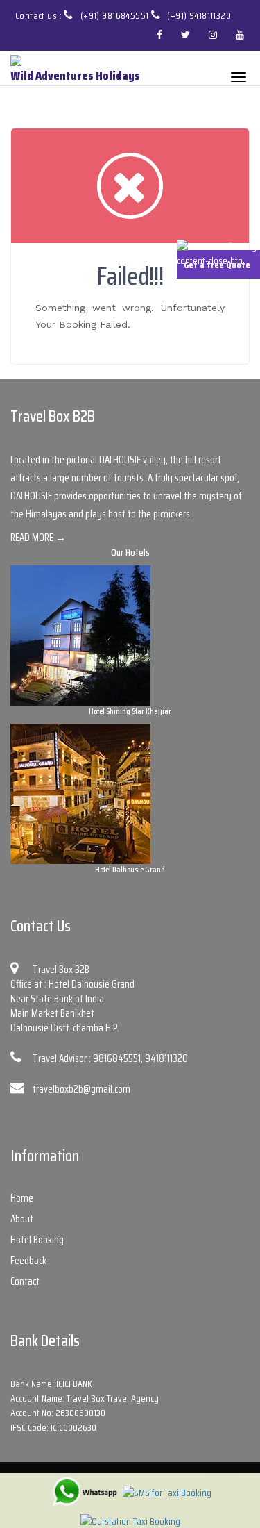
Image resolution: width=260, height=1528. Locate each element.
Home (21, 1198)
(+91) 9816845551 (115, 15)
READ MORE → (38, 537)
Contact (25, 1281)
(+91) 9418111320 (199, 15)
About (21, 1219)
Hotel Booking (37, 1239)
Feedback (28, 1260)
